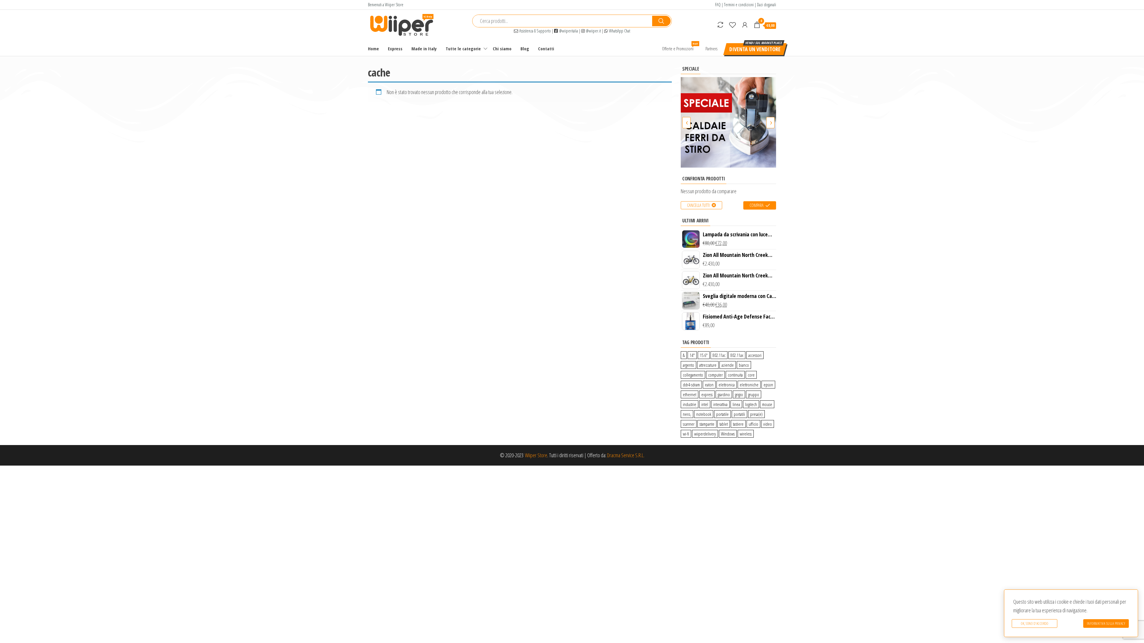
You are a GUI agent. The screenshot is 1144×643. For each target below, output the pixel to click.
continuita (735, 375)
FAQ (718, 4)
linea (736, 404)
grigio (739, 394)
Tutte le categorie (463, 48)
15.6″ (704, 355)
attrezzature (707, 365)
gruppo (753, 394)
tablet (723, 424)
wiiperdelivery (705, 434)
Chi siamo (502, 48)
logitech (751, 404)
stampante (707, 424)
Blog (524, 48)
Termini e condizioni (739, 4)
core (751, 375)
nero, (687, 414)
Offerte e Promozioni (680, 46)
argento (688, 365)
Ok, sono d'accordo (1034, 623)
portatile (722, 414)
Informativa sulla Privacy (1106, 623)
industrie (689, 404)
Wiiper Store (536, 455)
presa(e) (756, 414)
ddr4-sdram (691, 385)
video (767, 424)
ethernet (689, 394)
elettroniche (749, 385)
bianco (744, 365)
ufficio (753, 424)
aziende (728, 365)
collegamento (693, 375)
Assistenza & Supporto (534, 31)
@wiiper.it (593, 31)
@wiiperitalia (568, 31)
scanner (688, 424)
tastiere (738, 424)
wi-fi (686, 434)
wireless (746, 434)
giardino (724, 394)
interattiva (720, 404)
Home (373, 48)
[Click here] (728, 122)
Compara (757, 205)
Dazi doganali (766, 4)
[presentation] (686, 122)
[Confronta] (720, 24)
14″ (692, 355)
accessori (754, 355)
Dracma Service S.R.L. (625, 455)
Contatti (546, 48)
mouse (767, 404)
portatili (739, 414)
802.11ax (736, 355)
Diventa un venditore (755, 49)
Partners (711, 48)
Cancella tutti (698, 205)
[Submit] (661, 21)
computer (715, 375)
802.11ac (719, 355)
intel (704, 404)
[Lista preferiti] (732, 24)
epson (768, 385)
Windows (728, 434)
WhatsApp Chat (619, 31)
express (707, 394)
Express (395, 48)
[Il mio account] (745, 24)
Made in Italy (424, 48)
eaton (709, 385)
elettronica (727, 385)
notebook (703, 414)
